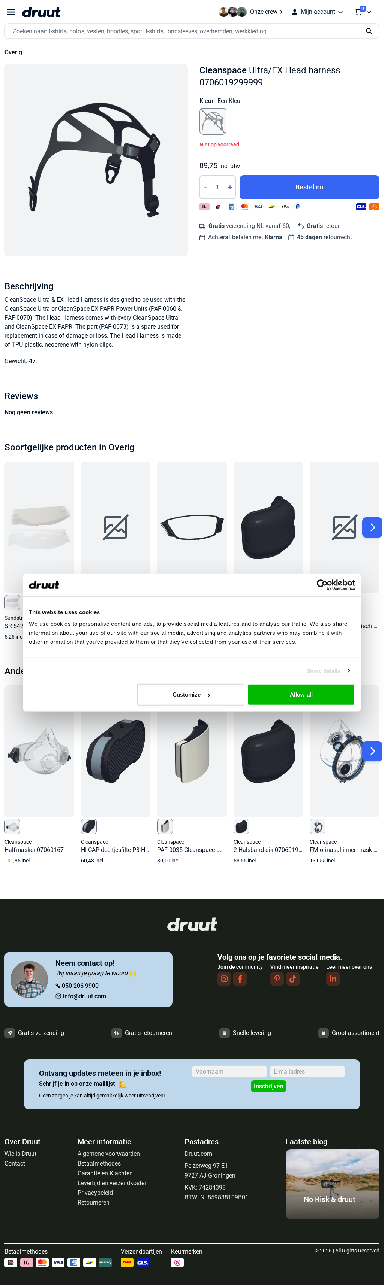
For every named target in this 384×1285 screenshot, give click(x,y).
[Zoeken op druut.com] (192, 31)
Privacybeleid (95, 1192)
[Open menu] (11, 12)
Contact (14, 1163)
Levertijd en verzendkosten (113, 1183)
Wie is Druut (20, 1153)
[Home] (41, 12)
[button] (96, 160)
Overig (13, 52)
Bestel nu (310, 187)
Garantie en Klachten (105, 1173)
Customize (186, 694)
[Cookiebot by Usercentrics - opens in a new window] (322, 584)
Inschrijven (269, 1086)
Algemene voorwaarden (109, 1153)
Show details (323, 670)
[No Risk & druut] (333, 1217)
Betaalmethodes (99, 1163)
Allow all (301, 694)
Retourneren (94, 1202)
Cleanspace (223, 70)
